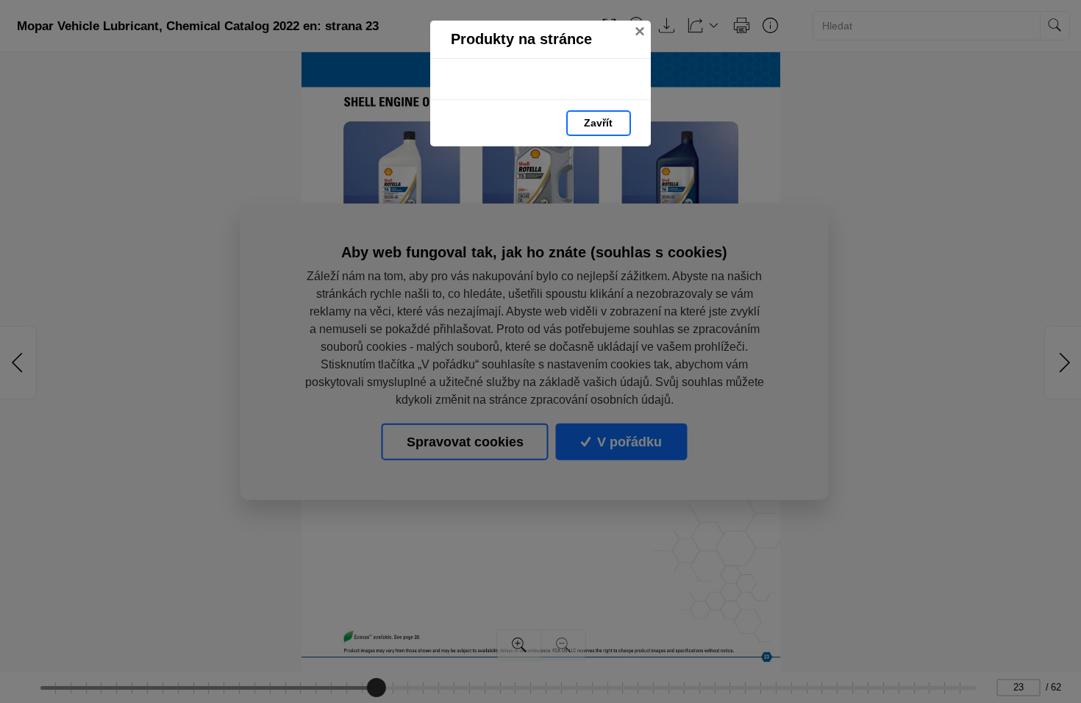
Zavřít (598, 123)
